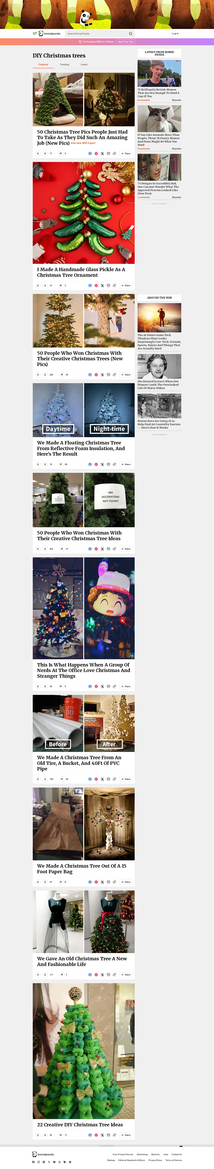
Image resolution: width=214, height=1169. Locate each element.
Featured (43, 64)
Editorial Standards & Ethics (131, 1160)
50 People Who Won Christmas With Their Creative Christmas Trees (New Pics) (80, 358)
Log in (175, 33)
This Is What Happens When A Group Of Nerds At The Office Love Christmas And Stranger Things (83, 670)
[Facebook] (33, 1162)
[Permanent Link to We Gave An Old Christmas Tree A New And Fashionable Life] (84, 921)
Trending (64, 64)
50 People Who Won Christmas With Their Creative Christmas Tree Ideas (79, 535)
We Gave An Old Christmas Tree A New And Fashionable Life (82, 961)
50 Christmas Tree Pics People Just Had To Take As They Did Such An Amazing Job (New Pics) (82, 137)
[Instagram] (38, 1162)
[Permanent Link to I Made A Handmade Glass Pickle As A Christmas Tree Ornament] (84, 213)
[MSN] (65, 1162)
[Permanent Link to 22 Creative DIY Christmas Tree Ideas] (84, 1051)
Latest (84, 64)
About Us (155, 1154)
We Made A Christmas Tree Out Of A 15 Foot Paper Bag (82, 868)
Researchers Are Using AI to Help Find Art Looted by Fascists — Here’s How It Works (159, 424)
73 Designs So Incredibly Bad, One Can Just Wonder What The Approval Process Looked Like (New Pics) (158, 188)
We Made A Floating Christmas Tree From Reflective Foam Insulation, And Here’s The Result (81, 448)
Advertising (142, 1154)
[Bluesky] (54, 1162)
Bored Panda (43, 1154)
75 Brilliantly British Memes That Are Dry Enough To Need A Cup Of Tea (158, 93)
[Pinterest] (44, 1162)
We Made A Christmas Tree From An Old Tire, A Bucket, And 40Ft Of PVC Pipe (79, 763)
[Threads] (59, 1162)
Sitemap (111, 1160)
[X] (49, 1162)
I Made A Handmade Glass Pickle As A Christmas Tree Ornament (81, 272)
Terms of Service (174, 1160)
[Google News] (70, 1162)
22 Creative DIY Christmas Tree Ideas (80, 1125)
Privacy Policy (155, 1160)
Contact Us (177, 1154)
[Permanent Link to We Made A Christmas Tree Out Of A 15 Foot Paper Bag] (84, 824)
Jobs (165, 1154)
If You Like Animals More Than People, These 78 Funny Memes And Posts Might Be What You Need (158, 140)
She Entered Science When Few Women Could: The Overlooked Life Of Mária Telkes (158, 385)
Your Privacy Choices (123, 1154)
